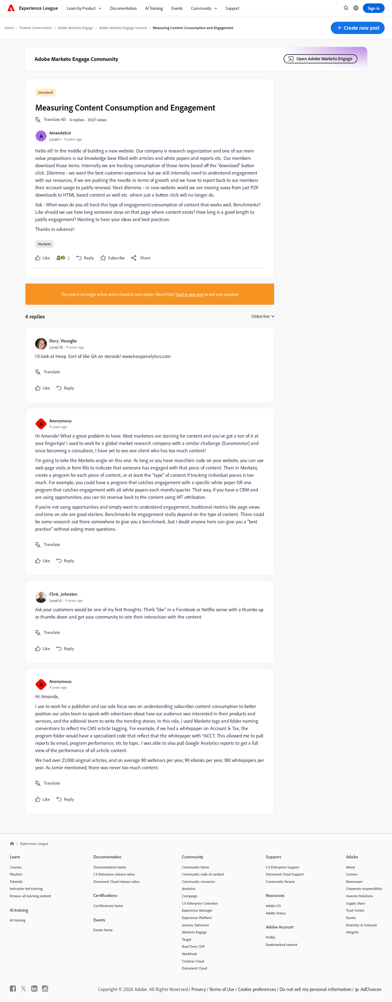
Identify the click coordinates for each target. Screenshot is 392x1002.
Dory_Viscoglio (63, 340)
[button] (358, 28)
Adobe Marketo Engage (75, 27)
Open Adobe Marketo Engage (324, 59)
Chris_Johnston (63, 594)
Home (9, 27)
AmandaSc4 (60, 132)
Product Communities (36, 27)
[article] (148, 365)
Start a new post (190, 294)
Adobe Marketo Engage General (123, 27)
